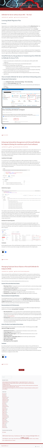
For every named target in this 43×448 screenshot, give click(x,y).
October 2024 (4, 398)
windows (28, 271)
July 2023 (3, 403)
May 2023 (4, 404)
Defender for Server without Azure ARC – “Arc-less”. (17, 14)
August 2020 (4, 412)
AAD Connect (5, 435)
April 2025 (4, 396)
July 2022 (3, 407)
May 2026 (4, 393)
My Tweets (4, 432)
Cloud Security (17, 435)
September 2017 (5, 421)
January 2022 (4, 408)
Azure (16, 17)
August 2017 (4, 422)
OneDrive (31, 438)
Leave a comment (5, 259)
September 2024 (5, 399)
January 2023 (4, 405)
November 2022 (5, 406)
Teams (34, 438)
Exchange (28, 435)
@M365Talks (21, 3)
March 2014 (4, 427)
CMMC (21, 435)
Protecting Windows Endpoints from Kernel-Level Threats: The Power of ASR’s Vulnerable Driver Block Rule (20, 385)
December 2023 (5, 400)
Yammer (13, 440)
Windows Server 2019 (8, 440)
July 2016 (3, 425)
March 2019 (4, 420)
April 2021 (4, 411)
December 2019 (5, 415)
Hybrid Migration (5, 438)
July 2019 (3, 419)
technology (24, 271)
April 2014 (4, 426)
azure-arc (18, 17)
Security (26, 17)
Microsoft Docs (11, 316)
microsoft (23, 17)
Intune (16, 271)
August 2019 (4, 418)
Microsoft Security (17, 438)
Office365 (11, 17)
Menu (21, 9)
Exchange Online (33, 435)
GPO (38, 435)
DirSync (24, 435)
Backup (12, 435)
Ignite (10, 438)
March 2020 (4, 414)
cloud (21, 17)
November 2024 (5, 397)
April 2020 (4, 413)
